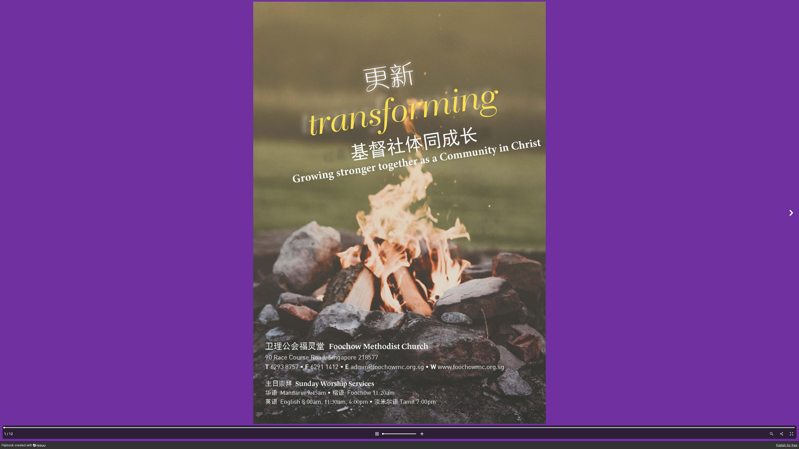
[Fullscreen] (791, 434)
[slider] (399, 434)
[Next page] (790, 220)
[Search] (771, 434)
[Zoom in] (422, 434)
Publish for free (786, 445)
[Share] (781, 434)
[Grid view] (377, 434)
